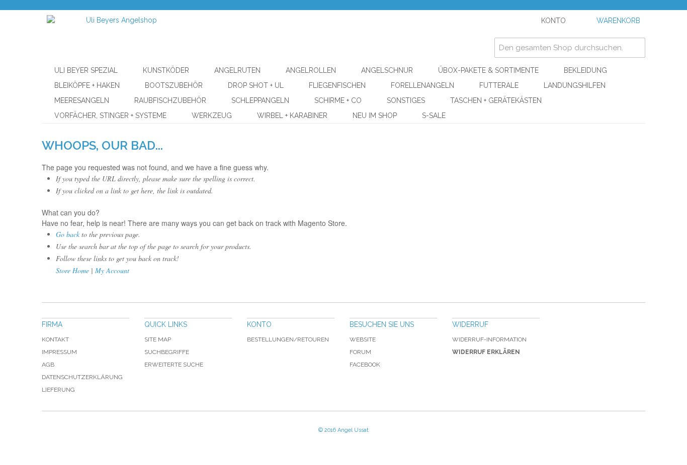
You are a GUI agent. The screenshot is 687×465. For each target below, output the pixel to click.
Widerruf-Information (489, 339)
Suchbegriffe (166, 352)
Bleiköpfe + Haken (87, 85)
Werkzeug (212, 115)
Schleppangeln (260, 100)
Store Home (72, 270)
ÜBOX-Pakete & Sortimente (488, 70)
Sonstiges (406, 100)
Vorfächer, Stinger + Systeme (110, 115)
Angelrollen (311, 70)
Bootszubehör (174, 85)
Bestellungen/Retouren (288, 339)
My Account (112, 270)
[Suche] (635, 48)
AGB (48, 364)
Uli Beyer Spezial (86, 70)
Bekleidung (585, 70)
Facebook (365, 364)
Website (363, 339)
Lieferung (58, 389)
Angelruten (237, 70)
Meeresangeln (81, 100)
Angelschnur (387, 70)
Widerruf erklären (486, 352)
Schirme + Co (338, 100)
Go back (67, 234)
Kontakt (55, 339)
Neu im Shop (375, 115)
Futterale (499, 85)
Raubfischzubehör (170, 100)
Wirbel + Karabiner (292, 115)
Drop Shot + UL (256, 85)
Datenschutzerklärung (82, 377)
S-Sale (434, 115)
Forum (360, 352)
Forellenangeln (422, 85)
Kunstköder (166, 70)
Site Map (157, 339)
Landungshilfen (575, 85)
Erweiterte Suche (173, 364)
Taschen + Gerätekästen (496, 100)
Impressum (59, 352)
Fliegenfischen (337, 85)
